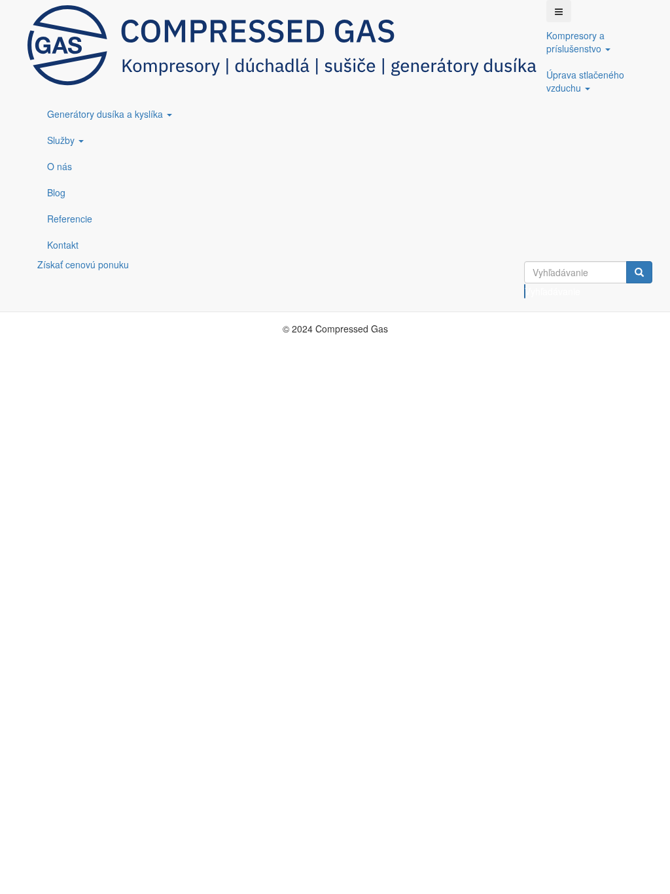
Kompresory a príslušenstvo (575, 42)
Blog (56, 192)
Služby (62, 140)
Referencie (69, 218)
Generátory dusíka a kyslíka (106, 113)
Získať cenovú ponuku (83, 264)
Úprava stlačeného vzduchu (585, 81)
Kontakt (63, 244)
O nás (59, 166)
